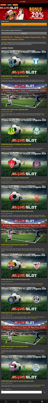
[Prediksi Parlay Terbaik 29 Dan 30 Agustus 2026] (24, 231)
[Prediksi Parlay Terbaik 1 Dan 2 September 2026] (24, 96)
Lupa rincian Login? (6, 26)
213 (5, 389)
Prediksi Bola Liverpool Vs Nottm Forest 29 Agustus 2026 (17, 211)
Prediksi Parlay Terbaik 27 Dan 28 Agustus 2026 (14, 346)
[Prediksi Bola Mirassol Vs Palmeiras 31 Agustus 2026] (24, 131)
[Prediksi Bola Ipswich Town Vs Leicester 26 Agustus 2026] (24, 367)
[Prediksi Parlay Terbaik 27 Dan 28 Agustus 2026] (24, 333)
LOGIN (24, 24)
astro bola (4, 78)
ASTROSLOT (4, 42)
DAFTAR (15, 4)
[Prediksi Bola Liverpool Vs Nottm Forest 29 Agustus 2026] (24, 197)
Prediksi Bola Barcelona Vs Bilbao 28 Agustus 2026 (15, 279)
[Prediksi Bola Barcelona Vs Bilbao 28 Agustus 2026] (24, 266)
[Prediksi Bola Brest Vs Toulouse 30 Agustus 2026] (24, 164)
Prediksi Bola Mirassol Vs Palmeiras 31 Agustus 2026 (16, 144)
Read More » (42, 81)
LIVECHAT (3, 4)
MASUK (9, 4)
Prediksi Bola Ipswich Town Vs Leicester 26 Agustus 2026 (17, 381)
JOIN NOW (24, 33)
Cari (2, 390)
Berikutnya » (9, 389)
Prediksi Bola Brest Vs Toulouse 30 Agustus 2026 (15, 177)
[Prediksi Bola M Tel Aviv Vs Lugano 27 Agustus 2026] (24, 299)
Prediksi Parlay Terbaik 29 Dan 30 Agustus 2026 (14, 244)
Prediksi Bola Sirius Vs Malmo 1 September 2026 (14, 76)
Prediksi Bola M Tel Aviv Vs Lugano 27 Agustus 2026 (15, 313)
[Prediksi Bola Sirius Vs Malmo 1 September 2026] (24, 62)
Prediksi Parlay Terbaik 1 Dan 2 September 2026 (14, 109)
